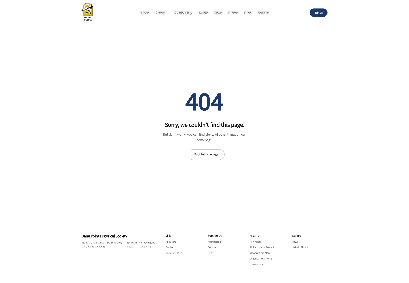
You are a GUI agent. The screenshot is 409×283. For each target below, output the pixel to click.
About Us (171, 242)
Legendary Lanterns (261, 259)
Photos (233, 12)
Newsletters (256, 264)
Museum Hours (174, 253)
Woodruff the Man (260, 253)
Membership (183, 12)
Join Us (319, 13)
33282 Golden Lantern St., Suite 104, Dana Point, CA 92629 (101, 245)
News (218, 12)
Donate (203, 12)
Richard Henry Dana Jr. (262, 247)
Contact (263, 12)
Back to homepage (206, 154)
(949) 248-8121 (132, 245)
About (144, 12)
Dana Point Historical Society (104, 236)
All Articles (255, 242)
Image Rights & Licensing (148, 245)
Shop (247, 12)
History (160, 12)
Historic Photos (300, 247)
